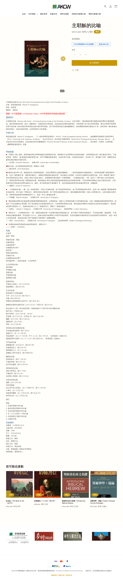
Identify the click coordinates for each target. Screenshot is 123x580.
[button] (105, 6)
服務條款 (54, 575)
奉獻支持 (53, 14)
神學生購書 (64, 14)
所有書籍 (31, 14)
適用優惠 (76, 39)
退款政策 (69, 575)
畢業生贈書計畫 (95, 14)
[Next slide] (63, 58)
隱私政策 (61, 575)
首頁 (24, 14)
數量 (73, 50)
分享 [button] (77, 70)
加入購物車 (94, 63)
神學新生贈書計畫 (79, 14)
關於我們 (43, 14)
